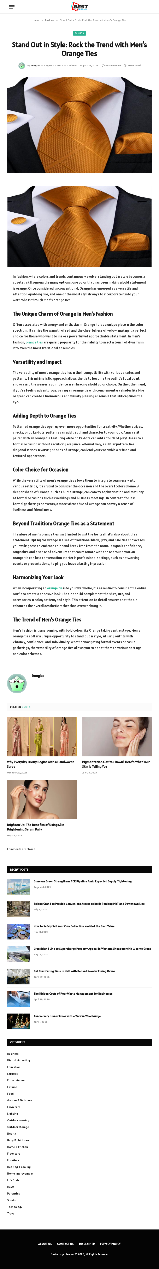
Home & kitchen (17, 1147)
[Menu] (11, 6)
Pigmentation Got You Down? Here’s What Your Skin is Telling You (116, 764)
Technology (14, 1207)
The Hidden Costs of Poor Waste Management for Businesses (73, 993)
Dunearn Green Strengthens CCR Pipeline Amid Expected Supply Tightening (83, 881)
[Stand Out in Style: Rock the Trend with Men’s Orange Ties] (79, 124)
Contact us (65, 1244)
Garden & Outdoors (19, 1100)
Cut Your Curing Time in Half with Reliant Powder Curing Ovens (74, 971)
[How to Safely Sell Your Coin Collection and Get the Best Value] (18, 931)
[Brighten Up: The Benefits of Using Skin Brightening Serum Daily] (42, 799)
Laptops (12, 1074)
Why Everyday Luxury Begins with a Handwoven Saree (40, 764)
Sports (11, 1200)
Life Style (13, 1180)
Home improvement (20, 1173)
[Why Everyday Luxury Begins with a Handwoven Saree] (42, 737)
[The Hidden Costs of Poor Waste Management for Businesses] (18, 999)
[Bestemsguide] (80, 7)
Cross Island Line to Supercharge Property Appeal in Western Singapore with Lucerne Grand (92, 949)
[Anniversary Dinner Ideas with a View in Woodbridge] (18, 1021)
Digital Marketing (18, 1060)
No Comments (113, 65)
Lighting (12, 1113)
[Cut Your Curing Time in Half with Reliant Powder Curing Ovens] (18, 976)
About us (45, 1244)
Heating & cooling (19, 1167)
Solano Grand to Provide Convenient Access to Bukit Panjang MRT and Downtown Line (89, 904)
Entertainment (17, 1080)
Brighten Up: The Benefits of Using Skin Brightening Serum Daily (35, 827)
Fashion (79, 33)
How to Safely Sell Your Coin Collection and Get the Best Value (74, 926)
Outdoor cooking (18, 1120)
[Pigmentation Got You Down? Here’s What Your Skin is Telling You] (117, 737)
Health (11, 1133)
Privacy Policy (110, 1244)
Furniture (13, 1160)
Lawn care (13, 1107)
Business (12, 1054)
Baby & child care (18, 1140)
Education (13, 1067)
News (10, 1187)
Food (10, 1094)
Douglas (35, 65)
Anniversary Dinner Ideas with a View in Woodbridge (67, 1016)
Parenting (13, 1193)
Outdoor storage (18, 1127)
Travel (11, 1213)
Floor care (13, 1153)
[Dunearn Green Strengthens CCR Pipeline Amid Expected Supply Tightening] (18, 887)
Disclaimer (87, 1244)
